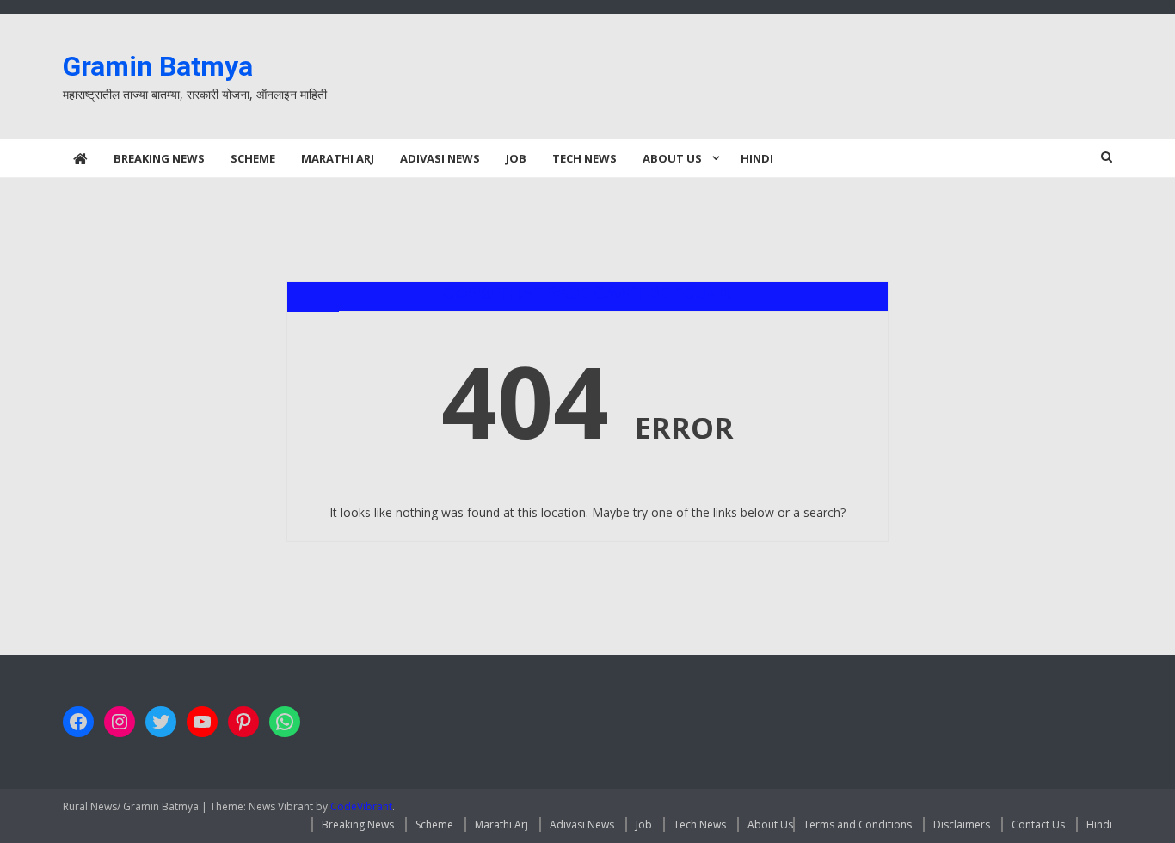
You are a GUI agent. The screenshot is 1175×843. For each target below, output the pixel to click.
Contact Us (1038, 824)
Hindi (757, 158)
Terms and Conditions (857, 824)
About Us (672, 158)
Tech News (584, 158)
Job (516, 158)
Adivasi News (440, 158)
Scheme (253, 158)
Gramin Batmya (158, 66)
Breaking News (159, 158)
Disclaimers (961, 824)
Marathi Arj (337, 158)
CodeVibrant (361, 806)
